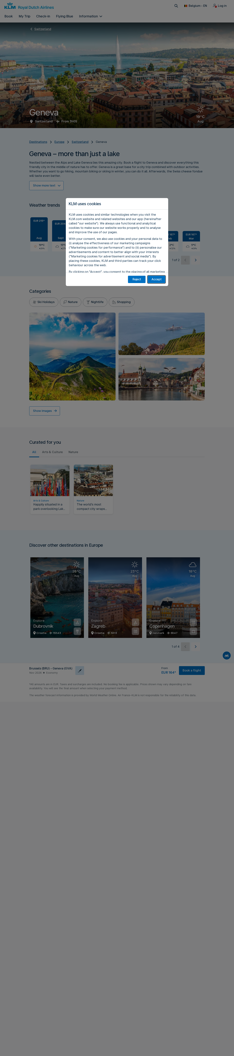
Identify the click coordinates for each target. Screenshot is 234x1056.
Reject (137, 279)
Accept (157, 279)
